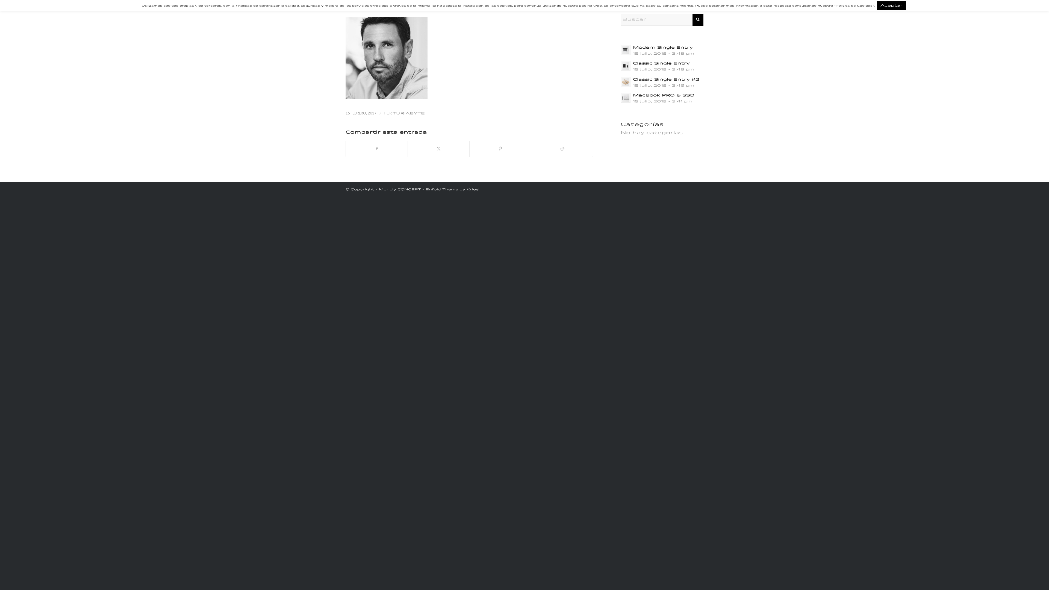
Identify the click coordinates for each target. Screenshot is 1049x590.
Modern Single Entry (663, 47)
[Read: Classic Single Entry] (625, 66)
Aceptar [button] (891, 5)
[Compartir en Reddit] (562, 149)
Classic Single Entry (661, 63)
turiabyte (409, 113)
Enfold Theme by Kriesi (452, 189)
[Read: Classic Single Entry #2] (625, 82)
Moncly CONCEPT (400, 189)
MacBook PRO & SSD (663, 95)
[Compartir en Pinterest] (500, 149)
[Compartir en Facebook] (377, 149)
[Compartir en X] (438, 149)
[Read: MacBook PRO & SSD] (625, 98)
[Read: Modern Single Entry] (625, 50)
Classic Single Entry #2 (666, 79)
